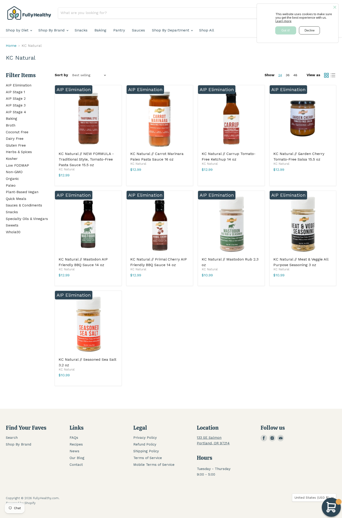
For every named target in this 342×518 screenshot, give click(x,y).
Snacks (81, 30)
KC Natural (67, 169)
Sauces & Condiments (24, 205)
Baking (100, 30)
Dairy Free (14, 139)
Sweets (12, 225)
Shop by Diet (18, 30)
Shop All (206, 30)
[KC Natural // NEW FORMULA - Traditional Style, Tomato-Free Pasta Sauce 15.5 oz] (88, 118)
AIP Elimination (18, 85)
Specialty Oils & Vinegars (27, 219)
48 (295, 75)
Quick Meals (16, 199)
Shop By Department (171, 30)
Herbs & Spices (19, 152)
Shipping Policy (146, 451)
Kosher (12, 159)
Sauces (138, 30)
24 (280, 75)
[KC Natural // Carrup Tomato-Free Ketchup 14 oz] (231, 118)
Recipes (76, 444)
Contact (76, 465)
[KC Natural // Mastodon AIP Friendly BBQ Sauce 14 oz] (88, 224)
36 (288, 75)
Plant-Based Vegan (22, 192)
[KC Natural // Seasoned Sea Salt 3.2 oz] (88, 324)
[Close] (334, 7)
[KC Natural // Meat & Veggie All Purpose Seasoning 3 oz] (302, 224)
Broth (10, 125)
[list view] (333, 75)
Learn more (283, 21)
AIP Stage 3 (16, 105)
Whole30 (13, 232)
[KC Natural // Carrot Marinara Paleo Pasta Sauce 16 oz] (159, 118)
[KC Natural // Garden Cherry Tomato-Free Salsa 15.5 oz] (302, 118)
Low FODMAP (17, 165)
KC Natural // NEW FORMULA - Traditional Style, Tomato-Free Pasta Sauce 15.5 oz (86, 159)
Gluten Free (16, 145)
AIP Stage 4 (16, 112)
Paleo (11, 185)
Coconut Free (17, 132)
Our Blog (77, 458)
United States (312, 497)
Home (11, 46)
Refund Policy (144, 444)
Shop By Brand (52, 30)
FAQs (74, 438)
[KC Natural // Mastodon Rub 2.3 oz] (231, 224)
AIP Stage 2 (16, 98)
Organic (12, 179)
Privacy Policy (145, 438)
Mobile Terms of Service (153, 465)
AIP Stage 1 (15, 92)
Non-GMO (14, 172)
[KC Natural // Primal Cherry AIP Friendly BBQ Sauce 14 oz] (159, 224)
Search (12, 438)
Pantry (119, 30)
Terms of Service (147, 458)
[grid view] (326, 75)
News (74, 451)
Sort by (61, 75)
